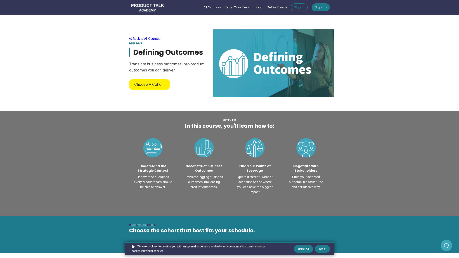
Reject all (303, 248)
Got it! (322, 248)
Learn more (254, 246)
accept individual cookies (148, 251)
